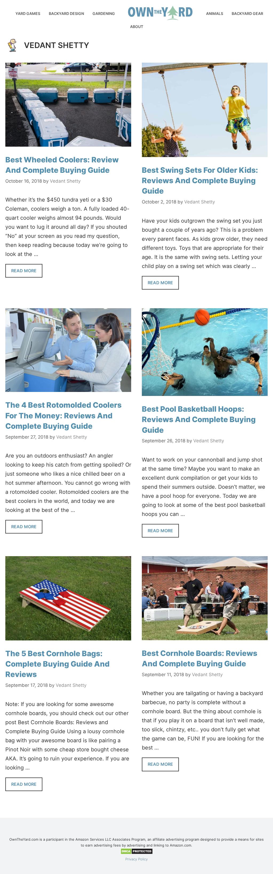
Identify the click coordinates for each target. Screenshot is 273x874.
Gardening (104, 13)
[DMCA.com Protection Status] (137, 853)
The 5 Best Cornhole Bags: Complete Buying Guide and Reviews (57, 664)
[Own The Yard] (2, 8)
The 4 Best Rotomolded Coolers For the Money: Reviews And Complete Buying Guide (63, 415)
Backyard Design (66, 13)
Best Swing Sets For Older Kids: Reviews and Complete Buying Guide (200, 180)
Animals (214, 13)
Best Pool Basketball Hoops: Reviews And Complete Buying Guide (199, 419)
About (136, 26)
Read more (24, 270)
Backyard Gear (247, 13)
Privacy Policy (136, 859)
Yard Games (27, 13)
